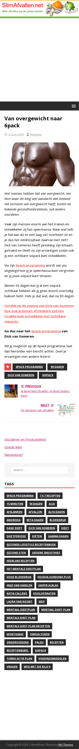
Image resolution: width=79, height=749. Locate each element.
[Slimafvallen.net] (39, 15)
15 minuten (15, 504)
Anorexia (13, 520)
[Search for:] (39, 470)
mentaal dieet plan (55, 610)
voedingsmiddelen (52, 658)
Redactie (36, 134)
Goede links (13, 447)
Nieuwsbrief (13, 454)
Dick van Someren (21, 375)
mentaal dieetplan (21, 610)
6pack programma (30, 265)
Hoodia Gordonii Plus (54, 577)
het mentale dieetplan (24, 569)
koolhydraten (44, 593)
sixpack (47, 375)
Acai (52, 504)
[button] (73, 106)
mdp (42, 601)
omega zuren (40, 634)
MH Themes (65, 745)
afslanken (14, 512)
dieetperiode (16, 536)
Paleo (39, 642)
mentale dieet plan (21, 618)
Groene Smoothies (46, 553)
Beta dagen (35, 520)
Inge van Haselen (19, 585)
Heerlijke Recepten (20, 561)
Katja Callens (17, 593)
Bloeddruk (58, 520)
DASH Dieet (14, 528)
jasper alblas (48, 585)
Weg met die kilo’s (37, 667)
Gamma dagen (58, 536)
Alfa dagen (56, 512)
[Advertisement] (39, 59)
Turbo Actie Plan (19, 658)
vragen (12, 667)
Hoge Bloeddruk (19, 577)
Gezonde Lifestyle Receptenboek (31, 544)
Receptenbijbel (18, 650)
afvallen (35, 512)
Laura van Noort (19, 601)
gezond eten (16, 553)
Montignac (15, 634)
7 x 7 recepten (50, 496)
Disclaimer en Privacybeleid (25, 439)
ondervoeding (18, 642)
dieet (65, 528)
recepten (57, 642)
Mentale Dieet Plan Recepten (28, 626)
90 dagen (57, 367)
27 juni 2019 (16, 134)
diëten (37, 536)
